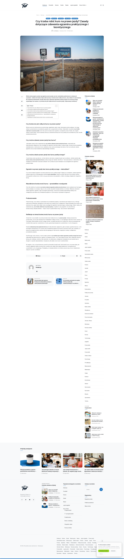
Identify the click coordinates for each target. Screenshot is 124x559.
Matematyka (87, 369)
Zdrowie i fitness (88, 320)
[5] (88, 145)
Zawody (86, 296)
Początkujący (88, 362)
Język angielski (88, 247)
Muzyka (86, 394)
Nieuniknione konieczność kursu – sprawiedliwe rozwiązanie (42, 114)
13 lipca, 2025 (89, 202)
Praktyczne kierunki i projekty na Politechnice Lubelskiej (54, 497)
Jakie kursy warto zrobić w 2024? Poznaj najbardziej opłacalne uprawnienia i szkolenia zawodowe (98, 435)
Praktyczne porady (89, 292)
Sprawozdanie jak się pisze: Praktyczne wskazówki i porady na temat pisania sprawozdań (42, 282)
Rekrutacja (87, 324)
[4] (88, 133)
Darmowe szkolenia (89, 313)
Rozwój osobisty (88, 327)
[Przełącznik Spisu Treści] (55, 106)
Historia (86, 383)
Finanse (86, 264)
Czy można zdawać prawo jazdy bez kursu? (38, 109)
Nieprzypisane (88, 366)
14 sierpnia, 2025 (96, 151)
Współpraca (87, 310)
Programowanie (68, 510)
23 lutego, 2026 (96, 106)
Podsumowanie (31, 115)
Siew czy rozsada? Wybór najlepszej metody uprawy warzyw (54, 490)
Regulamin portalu (88, 499)
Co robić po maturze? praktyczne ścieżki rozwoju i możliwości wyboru (94, 221)
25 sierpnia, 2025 (96, 129)
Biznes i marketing (68, 520)
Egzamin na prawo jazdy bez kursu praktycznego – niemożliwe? (42, 112)
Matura (86, 285)
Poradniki (87, 299)
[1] (88, 102)
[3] (88, 119)
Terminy (86, 401)
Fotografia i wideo (68, 524)
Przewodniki (87, 345)
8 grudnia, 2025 (96, 115)
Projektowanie (68, 517)
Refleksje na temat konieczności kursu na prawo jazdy (40, 117)
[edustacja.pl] (24, 5)
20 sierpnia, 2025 (96, 140)
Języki (86, 271)
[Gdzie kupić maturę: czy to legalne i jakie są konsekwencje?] (88, 429)
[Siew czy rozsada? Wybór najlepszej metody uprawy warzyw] (45, 491)
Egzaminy (87, 282)
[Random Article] (101, 5)
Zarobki (86, 268)
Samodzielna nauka (89, 254)
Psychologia (87, 359)
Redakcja (57, 30)
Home (37, 15)
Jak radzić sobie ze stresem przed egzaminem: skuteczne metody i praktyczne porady (93, 470)
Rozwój (86, 334)
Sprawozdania (75, 18)
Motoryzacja (54, 18)
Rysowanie (87, 390)
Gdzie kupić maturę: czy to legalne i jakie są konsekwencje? (97, 428)
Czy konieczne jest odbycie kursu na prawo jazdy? (39, 107)
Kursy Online (66, 508)
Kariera (86, 233)
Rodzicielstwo (88, 289)
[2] (88, 110)
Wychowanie (87, 387)
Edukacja (42, 15)
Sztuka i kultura (88, 355)
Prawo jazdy (61, 18)
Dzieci (86, 331)
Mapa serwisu (88, 506)
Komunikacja (87, 380)
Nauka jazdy (87, 240)
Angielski (87, 341)
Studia (86, 236)
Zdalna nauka (88, 261)
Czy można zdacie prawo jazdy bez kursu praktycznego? (41, 111)
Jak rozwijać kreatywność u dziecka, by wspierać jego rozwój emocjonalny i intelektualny (94, 199)
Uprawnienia (87, 397)
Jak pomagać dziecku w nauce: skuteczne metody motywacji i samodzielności (94, 177)
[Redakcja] (52, 30)
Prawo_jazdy (67, 18)
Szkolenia (87, 303)
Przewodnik (87, 352)
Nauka (86, 243)
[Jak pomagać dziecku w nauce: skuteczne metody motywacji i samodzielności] (51, 460)
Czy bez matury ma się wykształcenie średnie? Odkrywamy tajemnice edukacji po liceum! (97, 420)
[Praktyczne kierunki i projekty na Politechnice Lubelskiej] (45, 498)
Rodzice (86, 376)
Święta (86, 373)
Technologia (87, 338)
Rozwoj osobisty (68, 527)
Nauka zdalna (88, 306)
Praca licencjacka (88, 317)
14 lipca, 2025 (89, 179)
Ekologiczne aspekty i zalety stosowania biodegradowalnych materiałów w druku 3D (98, 146)
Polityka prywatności (89, 502)
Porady (86, 278)
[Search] (103, 5)
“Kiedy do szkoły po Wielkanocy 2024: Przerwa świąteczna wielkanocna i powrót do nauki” (98, 413)
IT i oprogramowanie (69, 513)
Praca (86, 275)
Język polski (87, 348)
